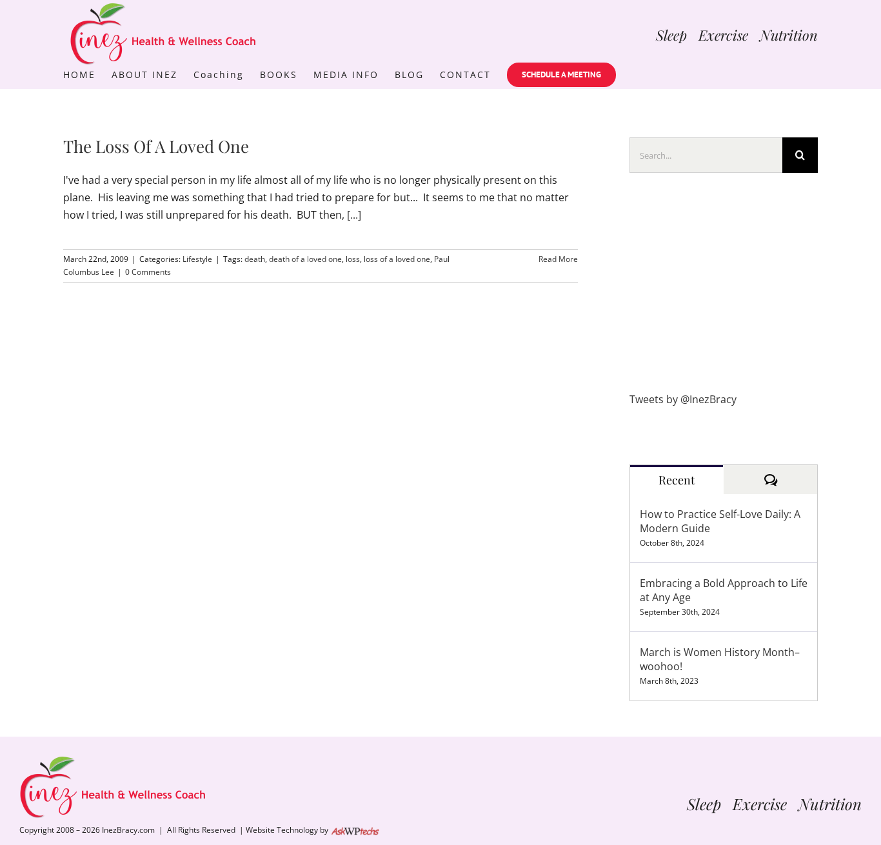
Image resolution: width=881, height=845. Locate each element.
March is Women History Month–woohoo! (720, 659)
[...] (354, 215)
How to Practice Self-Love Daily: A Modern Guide (720, 521)
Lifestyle (197, 259)
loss (353, 259)
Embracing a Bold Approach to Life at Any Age (723, 590)
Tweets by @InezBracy (683, 399)
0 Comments (148, 271)
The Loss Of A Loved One (156, 146)
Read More (558, 259)
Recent (676, 480)
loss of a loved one (397, 259)
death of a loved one (305, 259)
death (254, 259)
